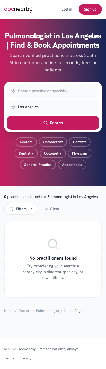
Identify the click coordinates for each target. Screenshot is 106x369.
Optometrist (53, 142)
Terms (9, 358)
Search (56, 122)
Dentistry (26, 153)
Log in (66, 9)
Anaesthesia (72, 164)
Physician (79, 153)
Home (9, 310)
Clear (54, 208)
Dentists (79, 142)
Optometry (53, 153)
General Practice (38, 164)
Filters (21, 208)
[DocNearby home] (18, 9)
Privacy (25, 358)
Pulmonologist (47, 310)
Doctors (26, 142)
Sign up (90, 9)
